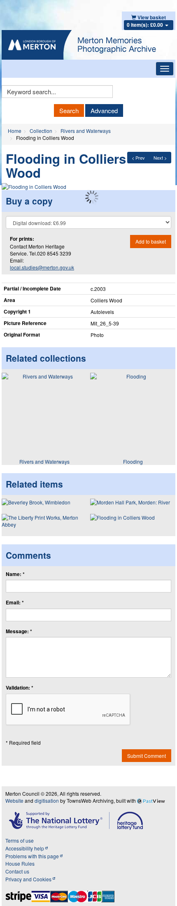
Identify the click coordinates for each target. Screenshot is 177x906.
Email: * (15, 602)
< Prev (138, 157)
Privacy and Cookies (29, 879)
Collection (41, 130)
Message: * (19, 631)
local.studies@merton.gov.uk (42, 267)
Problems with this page (32, 856)
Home (14, 130)
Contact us (17, 871)
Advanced (104, 110)
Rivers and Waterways (86, 130)
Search (69, 110)
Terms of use (19, 840)
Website (14, 800)
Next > (160, 157)
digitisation (47, 800)
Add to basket (150, 241)
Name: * (15, 574)
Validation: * (19, 687)
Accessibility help (25, 848)
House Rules (20, 863)
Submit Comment (146, 755)
